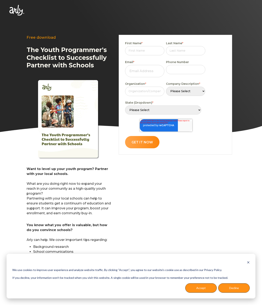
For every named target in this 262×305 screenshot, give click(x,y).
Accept (201, 288)
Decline (234, 288)
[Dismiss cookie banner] (248, 262)
